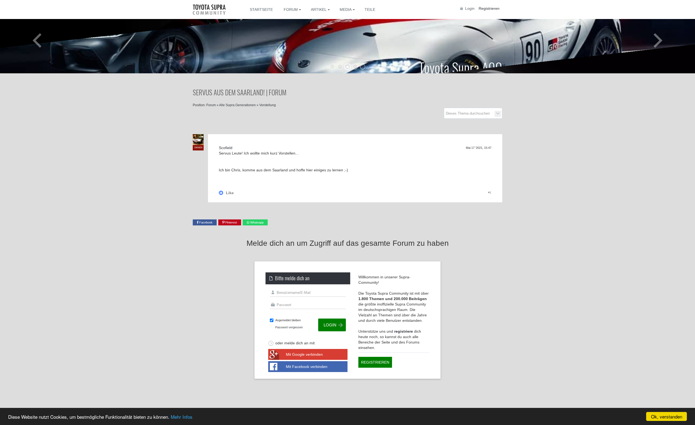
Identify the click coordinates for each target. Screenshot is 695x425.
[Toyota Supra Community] (213, 9)
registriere (403, 331)
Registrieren (489, 8)
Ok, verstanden (666, 416)
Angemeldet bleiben (288, 320)
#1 (489, 192)
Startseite (261, 9)
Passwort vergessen (289, 327)
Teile (370, 9)
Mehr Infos (181, 416)
